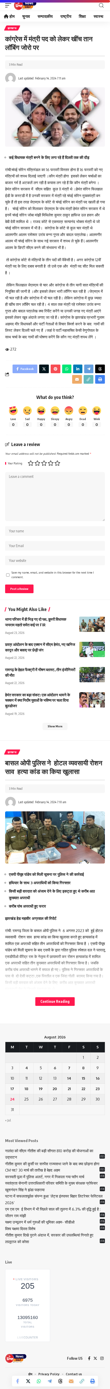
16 (98, 1078)
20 (55, 1088)
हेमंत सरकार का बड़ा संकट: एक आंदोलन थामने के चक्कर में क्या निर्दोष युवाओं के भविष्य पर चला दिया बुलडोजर (37, 700)
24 (12, 1099)
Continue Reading (55, 1001)
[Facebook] (89, 1358)
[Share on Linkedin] (77, 369)
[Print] (92, 1381)
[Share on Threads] (60, 1381)
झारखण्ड (12, 28)
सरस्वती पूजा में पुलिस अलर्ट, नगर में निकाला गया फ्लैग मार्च (44, 1176)
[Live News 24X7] (25, 5)
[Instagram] (102, 1358)
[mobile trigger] (9, 5)
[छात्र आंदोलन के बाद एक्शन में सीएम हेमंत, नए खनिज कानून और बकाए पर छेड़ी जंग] (92, 649)
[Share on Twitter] (28, 1381)
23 (98, 1088)
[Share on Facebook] (17, 1381)
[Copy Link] (81, 1381)
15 (83, 1078)
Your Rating (15, 463)
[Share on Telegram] (49, 1381)
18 (26, 1088)
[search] (101, 5)
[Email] (71, 1381)
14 (69, 1078)
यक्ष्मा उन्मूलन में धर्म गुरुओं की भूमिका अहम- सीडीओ (40, 1222)
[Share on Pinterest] (55, 369)
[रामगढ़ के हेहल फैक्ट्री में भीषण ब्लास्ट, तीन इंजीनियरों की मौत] (92, 674)
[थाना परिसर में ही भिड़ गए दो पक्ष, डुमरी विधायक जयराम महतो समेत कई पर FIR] (92, 624)
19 (40, 1088)
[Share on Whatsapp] (39, 1381)
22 (83, 1088)
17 (12, 1088)
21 (69, 1088)
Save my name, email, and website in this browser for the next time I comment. (53, 575)
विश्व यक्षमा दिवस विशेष (20, 1228)
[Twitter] (95, 1358)
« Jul (8, 1120)
